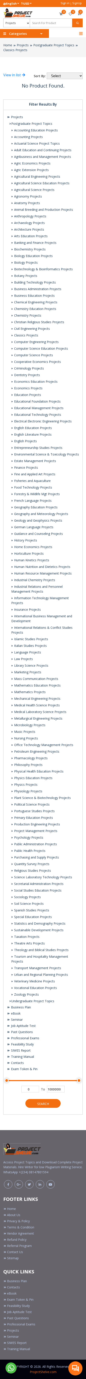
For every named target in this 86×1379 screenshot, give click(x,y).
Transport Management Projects (37, 968)
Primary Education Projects (33, 817)
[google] (19, 1184)
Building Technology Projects (34, 282)
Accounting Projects (28, 137)
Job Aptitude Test (23, 1026)
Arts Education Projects (30, 236)
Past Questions (21, 1032)
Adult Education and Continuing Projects (42, 150)
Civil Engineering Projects (31, 329)
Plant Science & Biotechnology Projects (42, 798)
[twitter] (29, 1184)
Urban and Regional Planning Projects (40, 974)
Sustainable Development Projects (38, 930)
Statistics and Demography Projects (39, 923)
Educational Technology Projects (37, 414)
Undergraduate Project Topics (32, 1001)
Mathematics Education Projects (37, 685)
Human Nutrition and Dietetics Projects (41, 567)
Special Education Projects (32, 917)
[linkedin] (40, 1184)
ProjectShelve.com (43, 1372)
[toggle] (81, 33)
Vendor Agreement (20, 1233)
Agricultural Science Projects (33, 190)
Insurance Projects (27, 609)
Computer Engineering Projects (36, 342)
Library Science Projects (30, 665)
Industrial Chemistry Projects (34, 580)
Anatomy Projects (26, 203)
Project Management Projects (35, 831)
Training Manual (22, 1056)
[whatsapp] (11, 1367)
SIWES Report (20, 1050)
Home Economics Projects (32, 547)
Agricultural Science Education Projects (41, 183)
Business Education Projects (34, 295)
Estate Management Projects (34, 461)
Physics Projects (25, 784)
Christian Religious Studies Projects (38, 322)
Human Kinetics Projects (31, 560)
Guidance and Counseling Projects (38, 534)
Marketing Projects (27, 672)
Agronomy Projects (27, 196)
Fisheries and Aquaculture (32, 481)
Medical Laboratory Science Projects (39, 712)
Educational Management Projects (38, 408)
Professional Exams (24, 1038)
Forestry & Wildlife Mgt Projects (36, 494)
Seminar (16, 1019)
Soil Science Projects (28, 903)
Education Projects (27, 395)
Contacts (17, 1063)
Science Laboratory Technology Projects (42, 877)
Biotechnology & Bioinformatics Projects (43, 269)
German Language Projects (33, 527)
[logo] (22, 1148)
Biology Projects (25, 262)
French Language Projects (32, 500)
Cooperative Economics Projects (37, 362)
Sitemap (13, 1258)
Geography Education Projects (35, 507)
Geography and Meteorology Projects (40, 514)
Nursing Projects (25, 738)
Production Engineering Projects (36, 824)
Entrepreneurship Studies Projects (37, 448)
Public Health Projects (29, 851)
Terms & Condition (20, 1227)
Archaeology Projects (29, 223)
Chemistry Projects (27, 315)
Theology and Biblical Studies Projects (41, 950)
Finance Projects (25, 467)
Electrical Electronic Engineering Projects (42, 421)
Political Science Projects (31, 804)
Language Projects (27, 652)
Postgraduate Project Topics (53, 45)
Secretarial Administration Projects (38, 884)
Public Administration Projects (35, 844)
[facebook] (8, 1184)
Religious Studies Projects (32, 870)
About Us (13, 1215)
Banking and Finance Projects (34, 243)
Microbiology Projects (29, 725)
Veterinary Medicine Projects (34, 981)
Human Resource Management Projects (42, 573)
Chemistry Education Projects (34, 309)
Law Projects (23, 659)
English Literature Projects (32, 434)
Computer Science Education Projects (40, 348)
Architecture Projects (28, 229)
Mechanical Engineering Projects (36, 698)
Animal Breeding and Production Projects (43, 209)
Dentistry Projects (26, 375)
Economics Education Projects (35, 381)
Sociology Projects (27, 897)
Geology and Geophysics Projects (37, 520)
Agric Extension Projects (31, 170)
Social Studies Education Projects (37, 890)
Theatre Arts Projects (29, 943)
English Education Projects (32, 428)
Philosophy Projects (28, 765)
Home (7, 45)
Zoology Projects (26, 994)
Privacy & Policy (18, 1221)
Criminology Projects (28, 368)
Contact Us (15, 1252)
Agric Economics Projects (31, 163)
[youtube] (50, 1184)
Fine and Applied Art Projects (34, 474)
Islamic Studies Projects (30, 639)
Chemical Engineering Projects (35, 302)
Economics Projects (28, 388)
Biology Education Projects (33, 256)
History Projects (25, 540)
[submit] (77, 23)
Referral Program (19, 1246)
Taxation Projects (26, 937)
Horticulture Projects (28, 553)
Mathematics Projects (29, 692)
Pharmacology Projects (30, 758)
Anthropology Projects (29, 216)
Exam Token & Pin (23, 1069)
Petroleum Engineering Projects (36, 751)
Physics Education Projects (32, 778)
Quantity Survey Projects (31, 864)
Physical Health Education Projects (38, 771)
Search (43, 1104)
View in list (12, 75)
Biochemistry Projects (29, 249)
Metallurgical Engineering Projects (37, 718)
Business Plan (20, 1007)
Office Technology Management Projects (43, 745)
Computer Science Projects (33, 355)
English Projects (25, 441)
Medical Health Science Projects (36, 705)
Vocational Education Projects (35, 988)
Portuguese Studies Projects (34, 811)
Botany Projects (25, 276)
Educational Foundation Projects (37, 401)
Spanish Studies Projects (31, 910)
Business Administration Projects (37, 289)
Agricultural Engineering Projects (36, 176)
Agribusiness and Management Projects (42, 157)
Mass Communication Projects (35, 679)
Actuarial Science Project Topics (36, 143)
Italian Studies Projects (30, 646)
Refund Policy (16, 1239)
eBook (15, 1013)
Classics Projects (15, 50)
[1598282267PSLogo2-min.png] (17, 12)
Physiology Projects (27, 791)
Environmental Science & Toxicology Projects (46, 454)
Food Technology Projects (32, 487)
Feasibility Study (22, 1044)
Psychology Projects (28, 837)
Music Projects (24, 732)
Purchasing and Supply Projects (36, 857)
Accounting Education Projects (35, 130)
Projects (23, 45)
